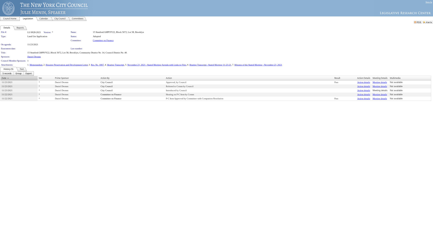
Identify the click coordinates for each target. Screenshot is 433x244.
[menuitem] (7, 74)
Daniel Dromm (34, 56)
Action (169, 78)
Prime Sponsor (62, 78)
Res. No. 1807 (97, 65)
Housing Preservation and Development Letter (67, 65)
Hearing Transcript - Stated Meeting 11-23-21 (210, 65)
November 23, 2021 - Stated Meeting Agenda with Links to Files (156, 65)
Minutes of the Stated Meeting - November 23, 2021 (258, 65)
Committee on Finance (103, 40)
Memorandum (36, 65)
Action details (363, 82)
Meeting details (380, 82)
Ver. (40, 78)
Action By (105, 78)
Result (337, 78)
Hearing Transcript (115, 65)
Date (4, 78)
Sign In (429, 2)
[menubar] (17, 73)
